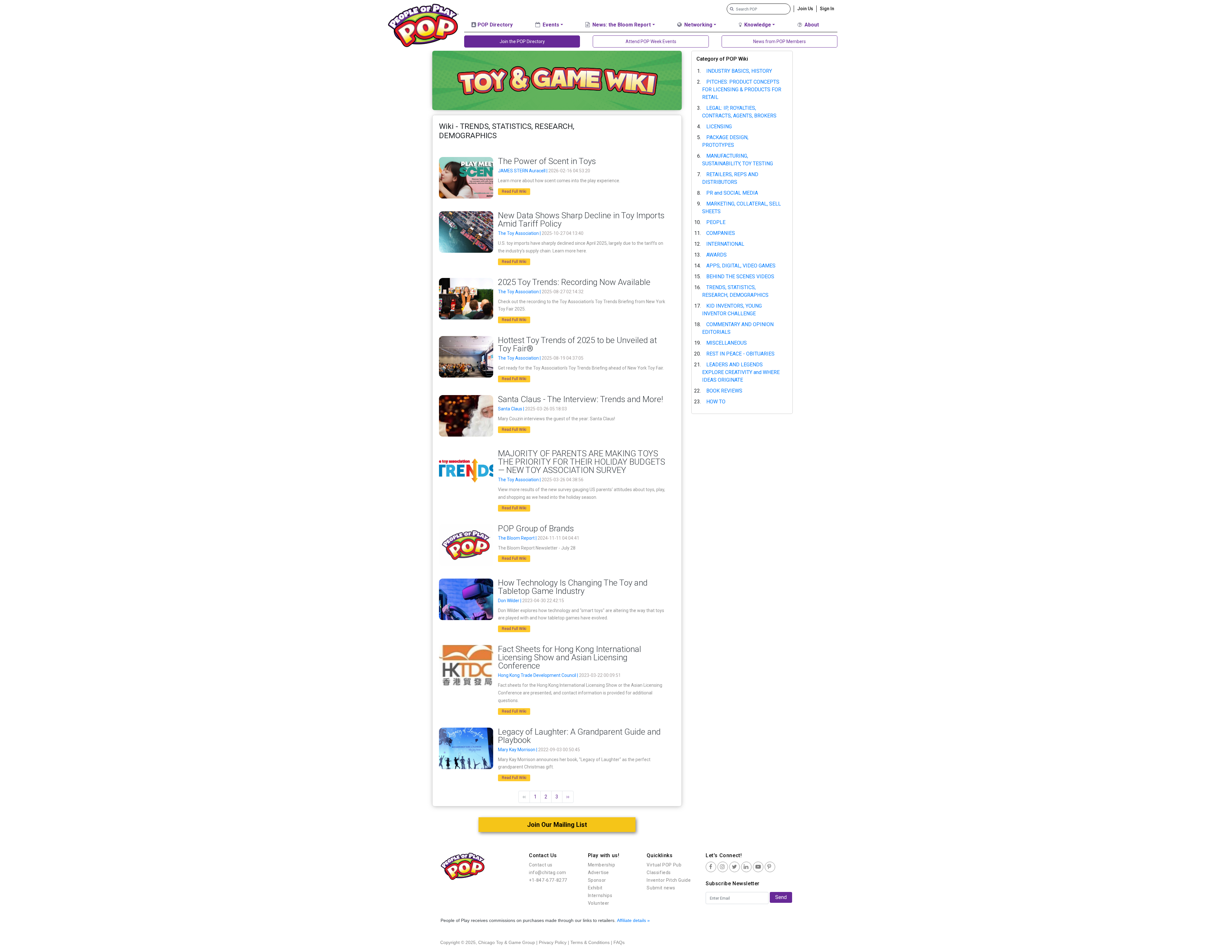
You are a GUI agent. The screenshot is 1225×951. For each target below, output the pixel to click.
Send (781, 897)
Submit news (661, 887)
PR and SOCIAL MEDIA (732, 193)
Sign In (827, 8)
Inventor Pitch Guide (669, 880)
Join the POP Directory (522, 41)
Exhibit (595, 887)
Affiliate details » (633, 920)
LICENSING (719, 127)
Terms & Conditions (590, 942)
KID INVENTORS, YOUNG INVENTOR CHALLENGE (732, 310)
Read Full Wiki (514, 191)
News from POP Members (779, 41)
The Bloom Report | (518, 538)
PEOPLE (715, 222)
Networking (697, 25)
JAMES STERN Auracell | (523, 170)
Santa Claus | (511, 408)
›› (567, 797)
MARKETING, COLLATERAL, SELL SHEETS (741, 207)
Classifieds (659, 872)
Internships (600, 895)
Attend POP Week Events (651, 41)
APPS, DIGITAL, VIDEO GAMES (741, 266)
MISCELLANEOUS (726, 343)
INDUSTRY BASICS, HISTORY (739, 71)
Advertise (598, 872)
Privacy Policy (553, 942)
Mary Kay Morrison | (518, 749)
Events (550, 25)
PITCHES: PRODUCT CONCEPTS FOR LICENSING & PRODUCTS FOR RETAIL (741, 89)
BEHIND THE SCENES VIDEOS (740, 276)
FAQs (619, 942)
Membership (601, 864)
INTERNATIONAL (725, 244)
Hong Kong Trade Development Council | (538, 675)
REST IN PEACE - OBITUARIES (740, 354)
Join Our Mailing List (557, 824)
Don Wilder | (510, 600)
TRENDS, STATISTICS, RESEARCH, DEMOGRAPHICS (735, 291)
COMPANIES (720, 233)
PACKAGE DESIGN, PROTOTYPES (725, 141)
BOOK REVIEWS (724, 391)
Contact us (541, 864)
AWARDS (716, 255)
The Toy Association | (520, 233)
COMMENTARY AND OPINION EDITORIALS (738, 328)
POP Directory (494, 25)
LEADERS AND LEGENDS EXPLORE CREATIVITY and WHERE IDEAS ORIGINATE (741, 372)
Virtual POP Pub (664, 864)
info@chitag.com (547, 872)
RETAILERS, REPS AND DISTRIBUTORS (730, 178)
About (811, 25)
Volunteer (598, 903)
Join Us (805, 8)
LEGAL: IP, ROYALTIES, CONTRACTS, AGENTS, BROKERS (739, 112)
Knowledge (757, 25)
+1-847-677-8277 (548, 880)
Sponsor (597, 880)
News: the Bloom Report (621, 25)
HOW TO (715, 402)
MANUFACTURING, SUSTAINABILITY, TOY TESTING (737, 160)
